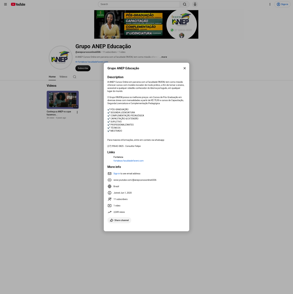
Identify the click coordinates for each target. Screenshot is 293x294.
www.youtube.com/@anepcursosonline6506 (135, 180)
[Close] (185, 68)
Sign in (117, 173)
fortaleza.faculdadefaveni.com (129, 161)
